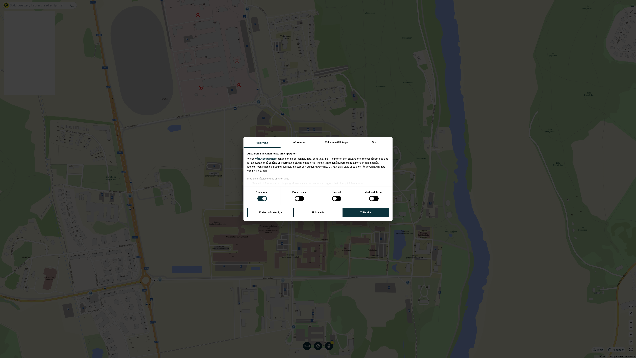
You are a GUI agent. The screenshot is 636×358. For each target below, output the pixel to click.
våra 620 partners (266, 158)
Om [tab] (374, 142)
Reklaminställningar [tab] (336, 142)
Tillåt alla (365, 212)
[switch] (299, 198)
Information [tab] (299, 142)
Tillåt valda (318, 212)
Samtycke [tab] (262, 142)
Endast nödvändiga (270, 212)
